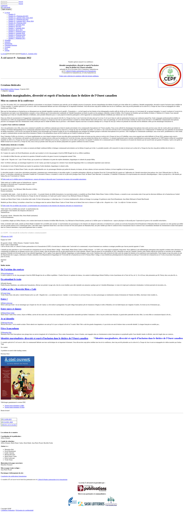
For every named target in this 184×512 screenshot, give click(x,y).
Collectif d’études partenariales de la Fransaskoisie (80, 71)
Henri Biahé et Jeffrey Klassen (10, 89)
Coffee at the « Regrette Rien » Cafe (18, 289)
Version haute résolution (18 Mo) (15, 407)
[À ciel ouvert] (5, 7)
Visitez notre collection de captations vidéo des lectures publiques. (79, 76)
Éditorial (11, 91)
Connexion (4, 5)
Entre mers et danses (11, 309)
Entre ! (4, 299)
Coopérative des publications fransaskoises (14, 476)
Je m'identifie (7, 318)
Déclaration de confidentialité (24, 510)
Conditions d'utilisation (8, 510)
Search (21, 1)
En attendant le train (11, 279)
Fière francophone (10, 328)
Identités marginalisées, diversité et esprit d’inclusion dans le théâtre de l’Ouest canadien (44, 338)
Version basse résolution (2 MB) (14, 405)
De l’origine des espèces (12, 269)
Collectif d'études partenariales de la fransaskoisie (52, 479)
